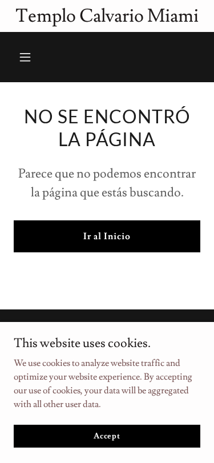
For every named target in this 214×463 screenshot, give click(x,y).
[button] (28, 57)
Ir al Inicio (107, 236)
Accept (107, 435)
